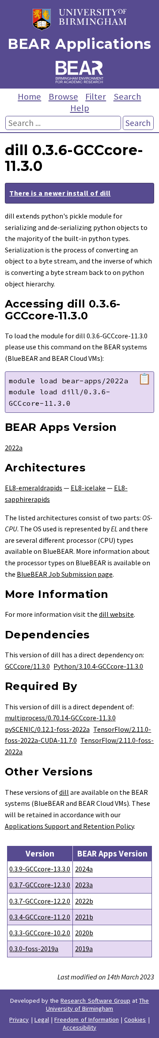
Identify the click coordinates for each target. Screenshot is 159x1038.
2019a (84, 948)
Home (29, 96)
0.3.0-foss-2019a (33, 948)
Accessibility (79, 1027)
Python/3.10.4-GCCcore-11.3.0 (98, 666)
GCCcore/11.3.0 (27, 666)
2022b (84, 901)
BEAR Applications (79, 44)
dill (64, 792)
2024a (84, 868)
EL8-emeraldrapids (33, 487)
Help (79, 108)
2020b (84, 932)
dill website (116, 614)
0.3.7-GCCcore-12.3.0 (39, 884)
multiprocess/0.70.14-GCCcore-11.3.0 (60, 717)
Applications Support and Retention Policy (69, 826)
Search (127, 96)
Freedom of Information (86, 1019)
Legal (41, 1019)
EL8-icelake (88, 487)
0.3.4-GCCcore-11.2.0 (39, 916)
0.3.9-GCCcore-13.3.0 (39, 868)
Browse (63, 96)
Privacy (19, 1019)
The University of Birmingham (97, 1004)
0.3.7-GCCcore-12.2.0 (39, 901)
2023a (84, 884)
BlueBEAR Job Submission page (65, 574)
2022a (14, 447)
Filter (95, 96)
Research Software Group (95, 1001)
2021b (84, 916)
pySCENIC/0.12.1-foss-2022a (47, 729)
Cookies (135, 1019)
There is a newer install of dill (59, 193)
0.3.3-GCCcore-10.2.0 (39, 932)
